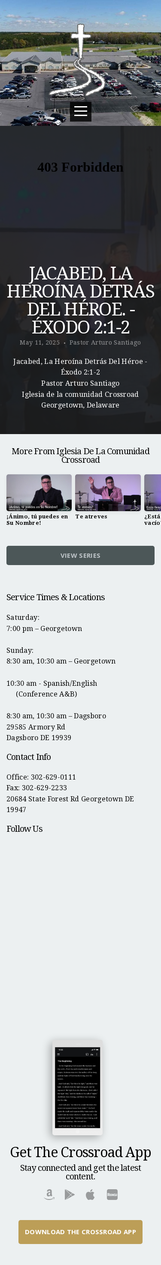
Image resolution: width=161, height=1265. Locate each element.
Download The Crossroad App (80, 1231)
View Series (80, 555)
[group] (39, 503)
